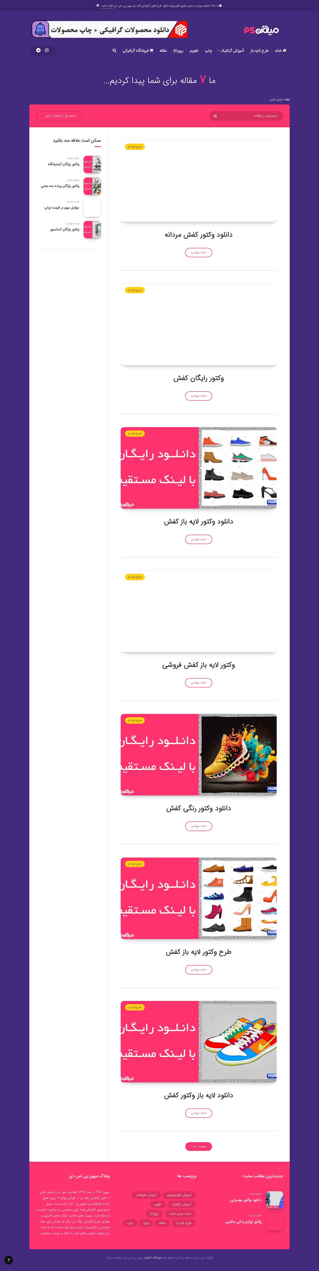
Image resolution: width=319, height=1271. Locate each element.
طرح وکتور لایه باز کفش (199, 952)
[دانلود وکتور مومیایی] (274, 1200)
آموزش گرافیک (232, 50)
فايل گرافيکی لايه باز (93, 1198)
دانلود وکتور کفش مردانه (199, 234)
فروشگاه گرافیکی (136, 50)
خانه (279, 50)
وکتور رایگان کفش (198, 378)
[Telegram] (38, 51)
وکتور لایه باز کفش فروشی (198, 665)
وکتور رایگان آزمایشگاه (63, 164)
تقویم (194, 50)
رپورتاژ (178, 50)
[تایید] (216, 116)
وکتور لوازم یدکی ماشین (243, 1222)
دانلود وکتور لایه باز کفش (198, 521)
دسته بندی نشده (180, 1213)
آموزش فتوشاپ (146, 1195)
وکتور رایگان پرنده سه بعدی (60, 186)
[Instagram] (47, 51)
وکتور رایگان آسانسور (64, 229)
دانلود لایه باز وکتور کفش (198, 1095)
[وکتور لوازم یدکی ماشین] (274, 1221)
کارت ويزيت (92, 1215)
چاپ (208, 50)
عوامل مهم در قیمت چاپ (61, 207)
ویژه (146, 1223)
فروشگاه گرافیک (153, 1257)
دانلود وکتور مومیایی (245, 1200)
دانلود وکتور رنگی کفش (198, 808)
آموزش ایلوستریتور (179, 1195)
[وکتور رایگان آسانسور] (92, 229)
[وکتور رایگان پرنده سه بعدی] (92, 186)
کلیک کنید (107, 5)
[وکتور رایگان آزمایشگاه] (92, 164)
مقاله (163, 50)
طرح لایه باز (259, 50)
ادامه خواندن (199, 252)
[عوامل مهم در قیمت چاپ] (92, 208)
